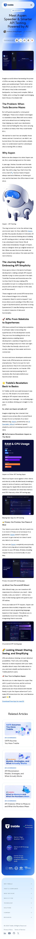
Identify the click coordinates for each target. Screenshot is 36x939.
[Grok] (24, 40)
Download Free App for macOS (13, 701)
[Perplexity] (28, 40)
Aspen (30, 231)
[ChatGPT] (17, 40)
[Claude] (32, 40)
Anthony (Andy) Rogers (14, 31)
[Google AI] (20, 40)
